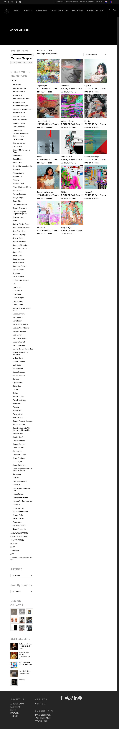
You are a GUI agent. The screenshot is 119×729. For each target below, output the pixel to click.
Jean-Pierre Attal (19, 231)
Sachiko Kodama (19, 441)
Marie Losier (17, 321)
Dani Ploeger (17, 155)
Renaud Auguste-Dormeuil (22, 421)
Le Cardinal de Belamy (24, 654)
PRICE (12, 547)
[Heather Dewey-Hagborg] (14, 619)
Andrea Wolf (17, 95)
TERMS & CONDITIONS (43, 715)
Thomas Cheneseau (20, 497)
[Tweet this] (66, 699)
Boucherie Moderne (20, 120)
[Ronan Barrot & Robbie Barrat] (29, 619)
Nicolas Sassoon (19, 372)
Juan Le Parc (17, 252)
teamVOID (16, 485)
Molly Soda (17, 365)
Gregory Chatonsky (20, 208)
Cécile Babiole (18, 139)
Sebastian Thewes (19, 455)
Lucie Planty (17, 294)
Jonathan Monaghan (20, 245)
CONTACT (99, 2)
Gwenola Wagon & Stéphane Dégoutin (20, 213)
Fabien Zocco (18, 176)
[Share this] (62, 699)
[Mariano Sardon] (14, 627)
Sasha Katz (14, 551)
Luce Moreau (17, 291)
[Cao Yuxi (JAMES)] (21, 627)
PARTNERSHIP (15, 707)
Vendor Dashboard (87, 2)
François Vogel (18, 198)
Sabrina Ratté (18, 437)
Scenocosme (17, 451)
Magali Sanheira (19, 314)
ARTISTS (28, 10)
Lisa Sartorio (17, 287)
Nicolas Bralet (18, 368)
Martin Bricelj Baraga (20, 324)
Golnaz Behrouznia (20, 205)
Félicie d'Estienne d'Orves (22, 187)
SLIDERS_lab (17, 462)
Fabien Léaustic (18, 173)
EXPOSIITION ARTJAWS (19, 537)
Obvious (16, 379)
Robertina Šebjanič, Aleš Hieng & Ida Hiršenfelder (21, 429)
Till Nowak (16, 504)
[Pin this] (80, 699)
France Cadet (18, 191)
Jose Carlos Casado (20, 249)
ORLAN (15, 389)
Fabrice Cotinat (18, 183)
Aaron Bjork (17, 85)
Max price (27, 58)
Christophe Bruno (19, 143)
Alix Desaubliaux (19, 92)
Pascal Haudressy (19, 400)
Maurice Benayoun (19, 338)
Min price (16, 58)
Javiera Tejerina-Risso (21, 224)
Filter (13, 63)
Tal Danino (16, 478)
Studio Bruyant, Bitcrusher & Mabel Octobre (22, 470)
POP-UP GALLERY (94, 10)
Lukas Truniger (18, 298)
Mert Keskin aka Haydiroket (23, 349)
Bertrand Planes (19, 116)
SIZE (12, 554)
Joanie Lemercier (19, 242)
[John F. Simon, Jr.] (29, 612)
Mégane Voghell (19, 342)
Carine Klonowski (19, 127)
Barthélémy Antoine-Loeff (22, 109)
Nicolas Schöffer (19, 375)
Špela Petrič (17, 474)
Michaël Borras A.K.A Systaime (20, 353)
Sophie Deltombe (19, 465)
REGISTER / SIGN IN (72, 2)
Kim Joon (16, 273)
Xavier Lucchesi (18, 518)
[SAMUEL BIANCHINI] (21, 612)
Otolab (15, 393)
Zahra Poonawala (19, 529)
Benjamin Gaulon (19, 113)
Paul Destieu (17, 403)
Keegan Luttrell (18, 270)
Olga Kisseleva (18, 382)
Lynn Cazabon (18, 301)
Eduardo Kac (17, 162)
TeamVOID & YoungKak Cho (21, 489)
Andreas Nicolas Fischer (21, 99)
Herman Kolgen (18, 217)
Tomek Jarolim (18, 508)
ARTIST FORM (40, 704)
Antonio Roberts (19, 102)
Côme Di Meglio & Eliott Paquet (21, 151)
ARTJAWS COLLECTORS (19, 533)
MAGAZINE (77, 10)
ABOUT (17, 10)
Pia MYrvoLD (17, 411)
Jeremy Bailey (18, 238)
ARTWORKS (41, 10)
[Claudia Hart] (21, 619)
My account (59, 2)
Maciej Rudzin (18, 305)
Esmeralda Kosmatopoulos (23, 166)
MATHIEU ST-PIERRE (44, 92)
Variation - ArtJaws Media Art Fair (21, 559)
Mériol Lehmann (19, 345)
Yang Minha (17, 522)
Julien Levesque (19, 259)
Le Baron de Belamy (25, 644)
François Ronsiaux (19, 194)
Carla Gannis (17, 130)
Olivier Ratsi (17, 386)
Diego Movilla (17, 159)
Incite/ (15, 221)
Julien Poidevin (18, 263)
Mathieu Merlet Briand (21, 328)
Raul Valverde (18, 418)
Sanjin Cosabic (18, 448)
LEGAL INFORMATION (43, 718)
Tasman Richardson (20, 481)
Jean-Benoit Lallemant (21, 228)
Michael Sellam (18, 358)
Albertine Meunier (19, 88)
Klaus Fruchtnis (18, 277)
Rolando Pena (18, 434)
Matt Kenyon (17, 335)
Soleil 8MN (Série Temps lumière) (24, 672)
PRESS (13, 710)
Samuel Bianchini (19, 444)
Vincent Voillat (18, 515)
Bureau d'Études (19, 123)
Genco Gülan (17, 201)
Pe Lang (16, 407)
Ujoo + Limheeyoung (20, 511)
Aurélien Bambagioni (20, 106)
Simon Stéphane (19, 458)
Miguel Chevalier (19, 361)
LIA (14, 284)
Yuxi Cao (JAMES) (19, 525)
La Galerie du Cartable (21, 280)
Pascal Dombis (18, 396)
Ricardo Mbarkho (19, 425)
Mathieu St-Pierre (19, 331)
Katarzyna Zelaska (19, 266)
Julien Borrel (17, 256)
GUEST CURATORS (60, 10)
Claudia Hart (17, 146)
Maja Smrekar (18, 317)
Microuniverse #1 (25, 662)
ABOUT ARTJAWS (17, 704)
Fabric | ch (16, 180)
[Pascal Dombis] (29, 627)
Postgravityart (18, 414)
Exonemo (16, 169)
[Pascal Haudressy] (14, 612)
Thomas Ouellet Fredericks (22, 501)
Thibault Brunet (18, 494)
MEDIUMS (14, 544)
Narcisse (22, 680)
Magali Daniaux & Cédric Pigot (21, 309)
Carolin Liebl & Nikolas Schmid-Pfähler (21, 135)
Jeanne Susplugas (19, 235)
